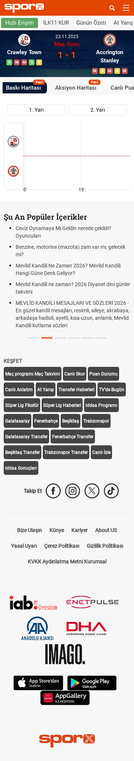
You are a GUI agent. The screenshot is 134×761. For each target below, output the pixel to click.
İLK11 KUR (56, 22)
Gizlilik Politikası (105, 546)
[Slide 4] (87, 338)
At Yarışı (45, 389)
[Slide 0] (33, 338)
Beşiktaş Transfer (22, 452)
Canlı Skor (74, 374)
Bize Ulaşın (29, 530)
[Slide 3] (73, 338)
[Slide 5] (100, 338)
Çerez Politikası (61, 546)
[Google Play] (92, 682)
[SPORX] (67, 741)
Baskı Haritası (24, 86)
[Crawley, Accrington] (13, 156)
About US (106, 530)
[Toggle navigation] (126, 7)
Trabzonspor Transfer (66, 452)
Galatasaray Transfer (26, 436)
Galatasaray (17, 421)
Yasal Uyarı (24, 546)
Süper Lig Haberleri (62, 405)
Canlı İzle (101, 452)
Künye (57, 530)
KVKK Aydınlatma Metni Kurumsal (67, 561)
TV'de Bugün (111, 389)
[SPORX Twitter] (92, 491)
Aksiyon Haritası (76, 86)
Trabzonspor (96, 421)
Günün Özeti (91, 22)
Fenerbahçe (46, 421)
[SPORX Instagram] (72, 491)
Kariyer (79, 530)
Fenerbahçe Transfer (72, 436)
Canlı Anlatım (19, 389)
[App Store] (38, 682)
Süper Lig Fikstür (22, 405)
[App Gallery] (65, 697)
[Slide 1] (46, 338)
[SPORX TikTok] (111, 491)
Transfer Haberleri (76, 389)
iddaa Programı (101, 405)
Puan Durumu (103, 374)
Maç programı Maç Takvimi (32, 374)
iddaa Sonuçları (21, 468)
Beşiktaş (70, 421)
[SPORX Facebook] (53, 491)
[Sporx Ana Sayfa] (25, 8)
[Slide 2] (60, 338)
